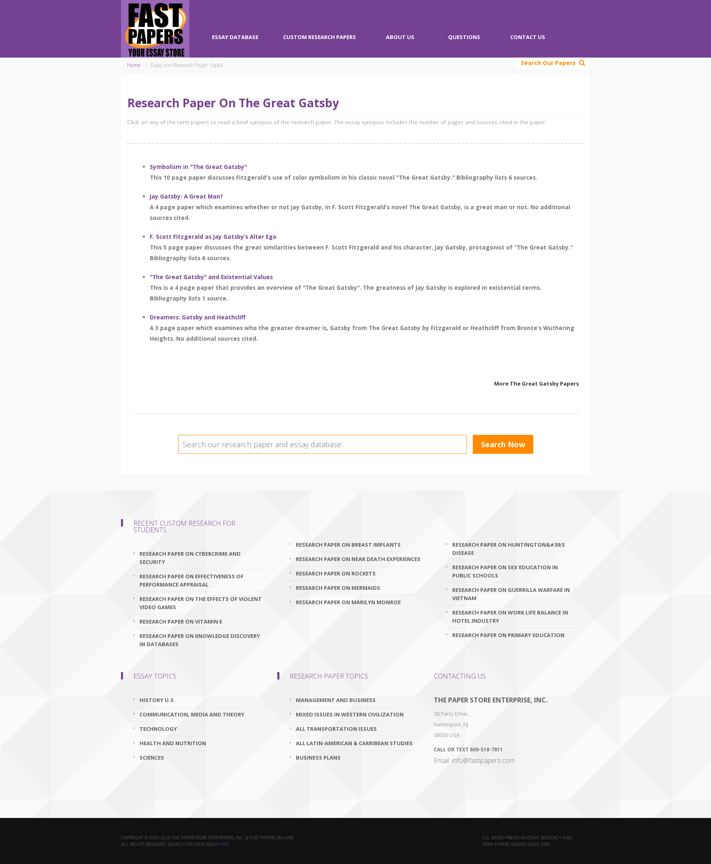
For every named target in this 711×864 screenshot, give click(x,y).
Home (134, 65)
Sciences (151, 757)
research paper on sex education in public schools (505, 571)
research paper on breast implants (348, 544)
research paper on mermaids (338, 587)
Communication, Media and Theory (191, 714)
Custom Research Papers (319, 37)
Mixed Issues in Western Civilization (350, 714)
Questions (464, 37)
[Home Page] (155, 29)
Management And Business (336, 700)
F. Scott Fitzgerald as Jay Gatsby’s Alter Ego (213, 236)
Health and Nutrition (172, 743)
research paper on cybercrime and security (190, 558)
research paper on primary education (508, 635)
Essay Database (235, 37)
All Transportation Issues (336, 728)
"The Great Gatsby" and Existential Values (211, 277)
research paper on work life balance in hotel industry (510, 616)
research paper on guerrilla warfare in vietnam (511, 594)
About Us (400, 37)
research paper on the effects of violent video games (200, 603)
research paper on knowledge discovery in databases (199, 640)
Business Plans (318, 757)
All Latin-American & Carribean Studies (354, 743)
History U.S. (157, 700)
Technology (158, 728)
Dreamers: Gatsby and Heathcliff (198, 317)
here (223, 844)
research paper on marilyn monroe (348, 602)
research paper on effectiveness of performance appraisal (191, 580)
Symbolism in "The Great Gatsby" (198, 167)
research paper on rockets (336, 573)
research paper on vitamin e (180, 621)
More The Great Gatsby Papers (536, 383)
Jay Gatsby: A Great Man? (186, 196)
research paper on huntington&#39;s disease (508, 549)
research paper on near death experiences (358, 559)
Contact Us (527, 37)
